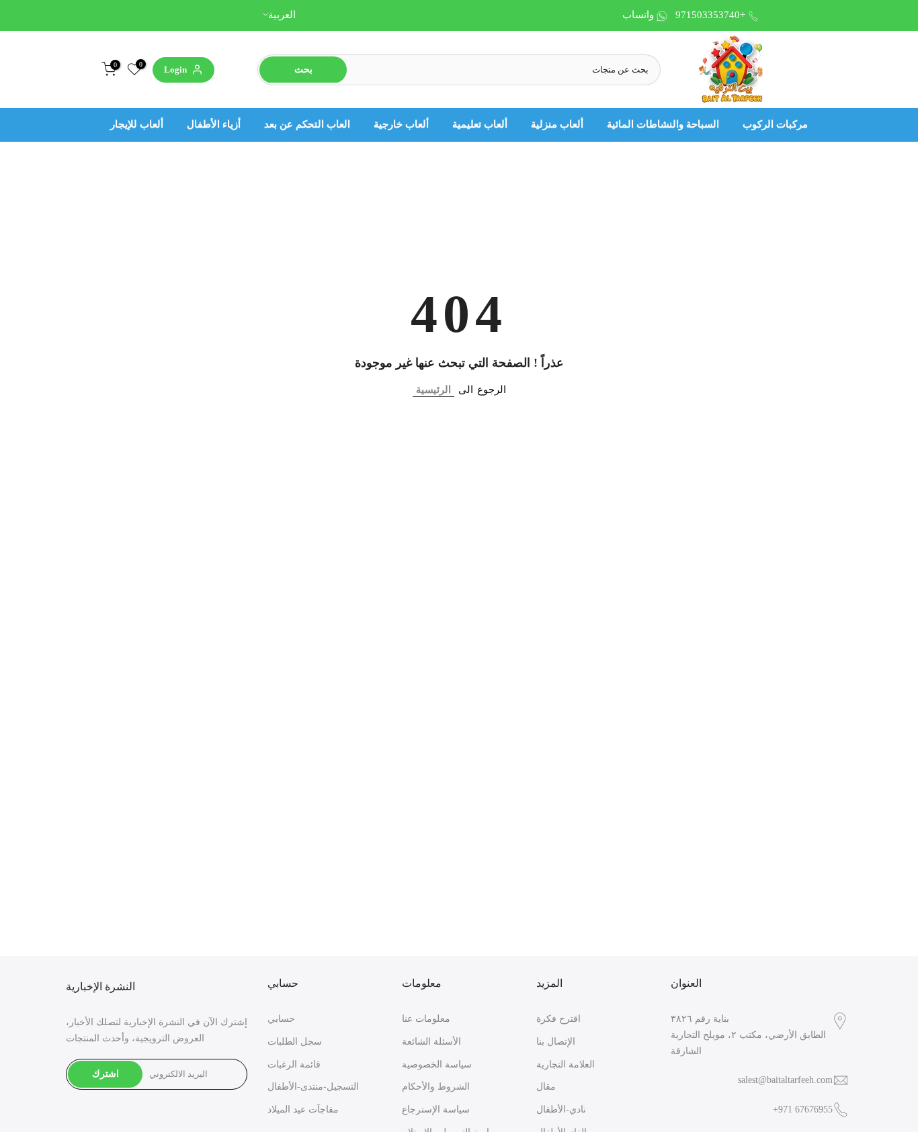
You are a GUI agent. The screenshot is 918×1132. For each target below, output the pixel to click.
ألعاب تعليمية (479, 124)
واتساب (638, 14)
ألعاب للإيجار (136, 124)
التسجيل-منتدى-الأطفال (313, 1087)
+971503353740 (710, 14)
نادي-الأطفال (561, 1109)
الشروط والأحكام (436, 1087)
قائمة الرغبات (294, 1064)
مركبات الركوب (775, 124)
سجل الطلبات (294, 1042)
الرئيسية (433, 389)
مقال (546, 1087)
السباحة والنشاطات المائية (663, 124)
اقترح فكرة (558, 1019)
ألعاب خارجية (401, 124)
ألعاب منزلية (557, 124)
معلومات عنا (426, 1019)
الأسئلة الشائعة (431, 1042)
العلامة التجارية (565, 1064)
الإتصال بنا (555, 1042)
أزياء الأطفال (214, 124)
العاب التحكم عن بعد (307, 124)
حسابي (281, 1019)
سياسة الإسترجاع (436, 1109)
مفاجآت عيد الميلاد (303, 1109)
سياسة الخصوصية (437, 1064)
